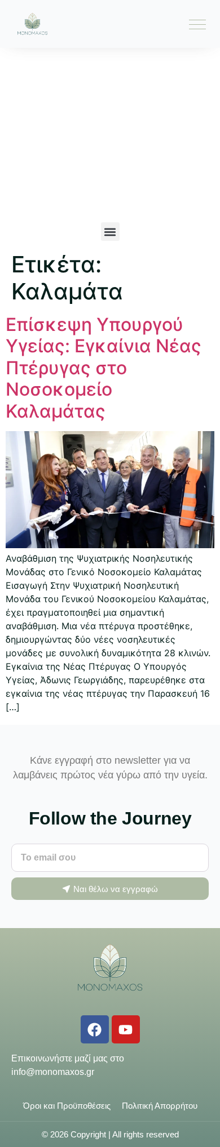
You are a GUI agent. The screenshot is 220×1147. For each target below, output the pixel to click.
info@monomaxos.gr (52, 1072)
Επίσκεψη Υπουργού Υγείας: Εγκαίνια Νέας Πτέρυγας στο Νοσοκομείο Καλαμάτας (103, 367)
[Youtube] (126, 1029)
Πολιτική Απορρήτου (159, 1105)
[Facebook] (95, 1029)
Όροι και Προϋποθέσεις (67, 1105)
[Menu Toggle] (197, 24)
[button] (110, 231)
